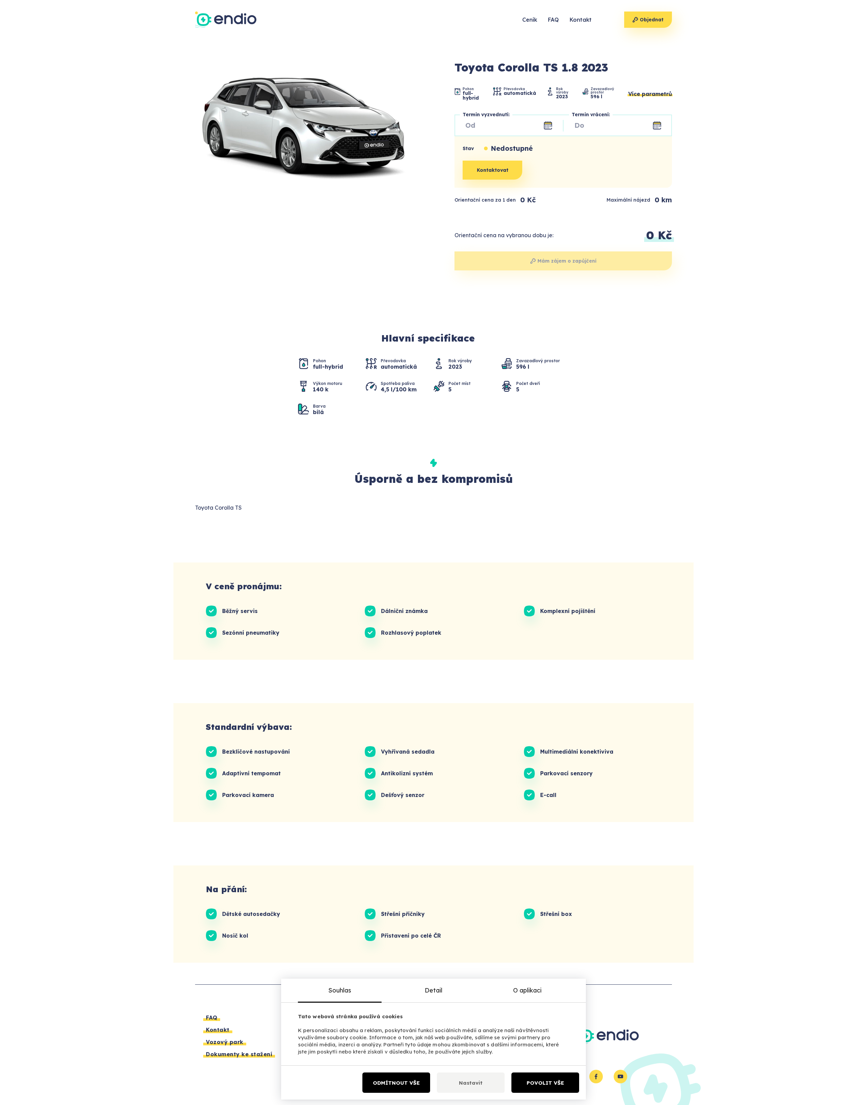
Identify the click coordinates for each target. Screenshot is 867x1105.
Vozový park (225, 1042)
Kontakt (581, 19)
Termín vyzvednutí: (486, 114)
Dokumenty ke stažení (239, 1054)
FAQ (553, 19)
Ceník (529, 19)
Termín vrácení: (591, 114)
